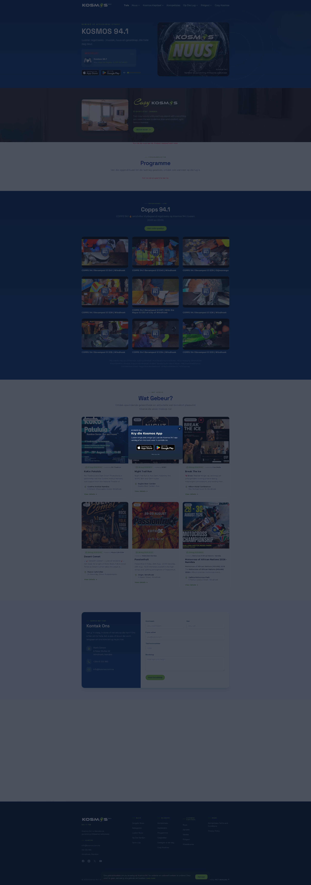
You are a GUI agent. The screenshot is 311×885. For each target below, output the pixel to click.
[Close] (179, 428)
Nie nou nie (155, 454)
